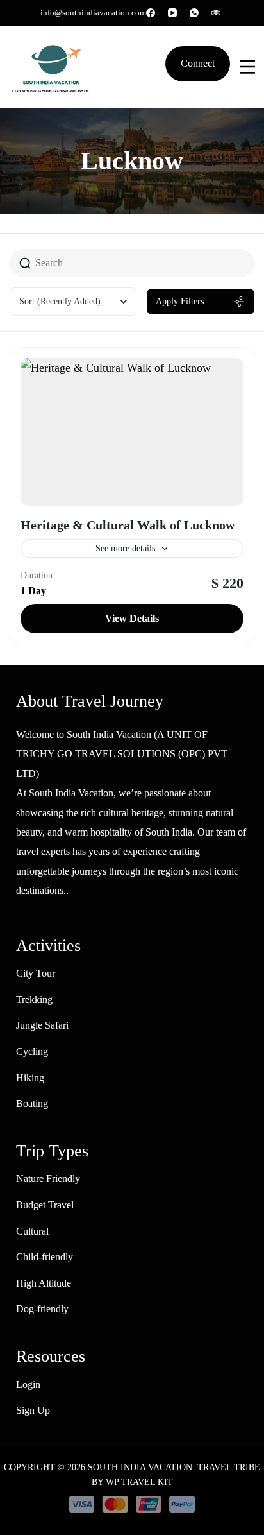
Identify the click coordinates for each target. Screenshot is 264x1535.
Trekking (34, 999)
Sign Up (33, 1410)
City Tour (35, 973)
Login (28, 1384)
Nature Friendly (48, 1178)
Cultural (32, 1231)
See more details (125, 548)
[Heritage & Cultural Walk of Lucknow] (132, 432)
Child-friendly (44, 1256)
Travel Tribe (228, 1467)
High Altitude (43, 1283)
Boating (32, 1103)
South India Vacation (140, 1467)
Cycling (32, 1051)
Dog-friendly (42, 1308)
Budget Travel (45, 1204)
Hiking (30, 1077)
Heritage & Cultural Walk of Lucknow (128, 525)
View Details (132, 618)
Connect (198, 63)
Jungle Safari (42, 1025)
